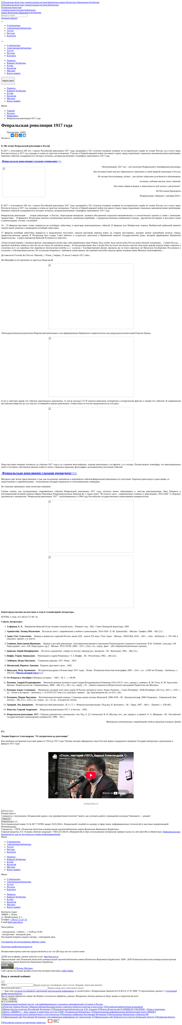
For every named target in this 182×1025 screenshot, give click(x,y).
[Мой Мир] (20, 135)
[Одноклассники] (16, 135)
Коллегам (11, 68)
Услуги (10, 30)
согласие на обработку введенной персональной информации (44, 991)
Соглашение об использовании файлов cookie (23, 942)
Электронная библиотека (19, 28)
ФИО (3, 985)
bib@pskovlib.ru (15, 922)
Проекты (11, 60)
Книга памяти (13, 73)
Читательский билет (11, 988)
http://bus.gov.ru (51, 956)
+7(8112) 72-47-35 (18, 919)
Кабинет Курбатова (16, 63)
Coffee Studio (67, 971)
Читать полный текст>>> (29, 673)
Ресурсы (11, 33)
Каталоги (11, 36)
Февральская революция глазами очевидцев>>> (31, 161)
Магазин (11, 71)
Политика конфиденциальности (16, 946)
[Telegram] (24, 135)
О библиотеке (13, 25)
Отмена (13, 999)
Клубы (10, 65)
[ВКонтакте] (12, 135)
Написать (6, 819)
